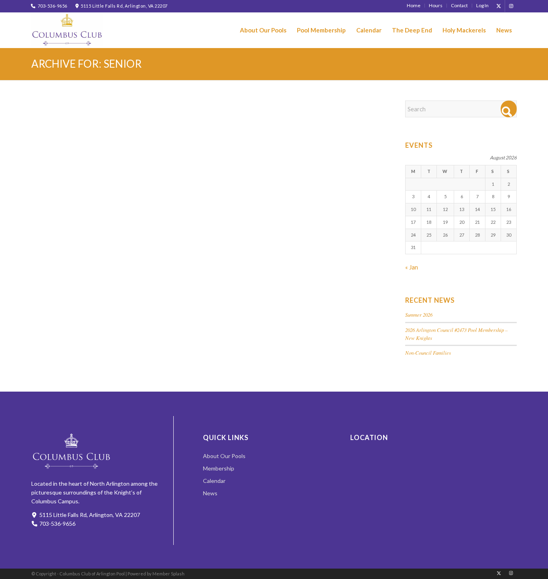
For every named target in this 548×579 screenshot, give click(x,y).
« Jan (411, 267)
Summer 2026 (418, 314)
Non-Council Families (428, 352)
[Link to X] (499, 6)
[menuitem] (414, 6)
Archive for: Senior (86, 63)
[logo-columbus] (67, 29)
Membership (218, 468)
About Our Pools (224, 455)
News (210, 493)
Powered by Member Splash (156, 573)
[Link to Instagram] (511, 6)
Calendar (214, 480)
